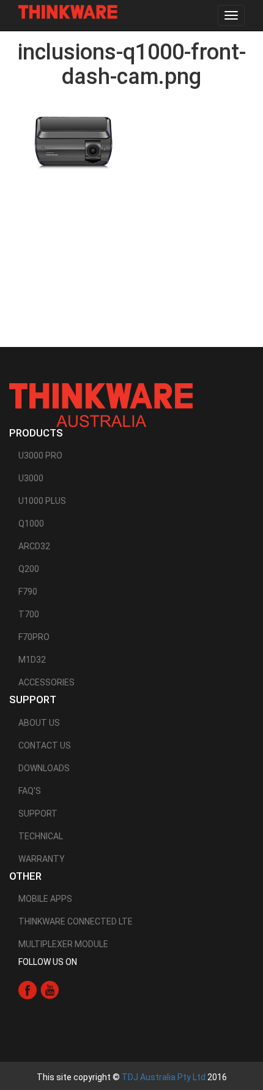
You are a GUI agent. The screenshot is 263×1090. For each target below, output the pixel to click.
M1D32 (32, 660)
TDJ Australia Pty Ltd (164, 1077)
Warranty (41, 859)
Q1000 (31, 523)
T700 (28, 614)
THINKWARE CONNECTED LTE (75, 921)
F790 (27, 591)
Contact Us (44, 745)
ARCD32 (34, 546)
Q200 (28, 569)
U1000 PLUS (42, 501)
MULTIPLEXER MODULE (63, 944)
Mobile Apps (45, 899)
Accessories (46, 682)
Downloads (44, 768)
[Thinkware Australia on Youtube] (49, 989)
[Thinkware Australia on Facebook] (27, 989)
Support (37, 813)
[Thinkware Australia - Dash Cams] (101, 405)
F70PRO (34, 637)
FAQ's (29, 791)
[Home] (68, 12)
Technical (40, 836)
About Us (39, 723)
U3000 (30, 478)
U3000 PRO (40, 455)
